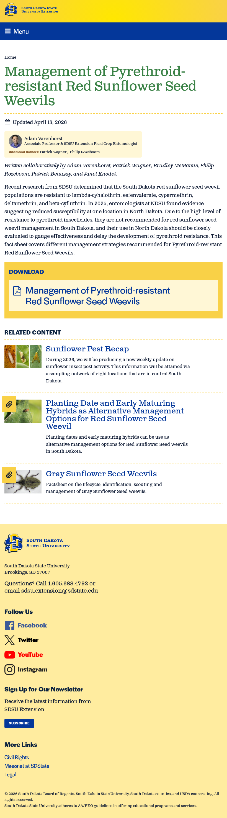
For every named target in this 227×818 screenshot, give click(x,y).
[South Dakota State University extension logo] (31, 10)
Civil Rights (16, 757)
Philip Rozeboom (85, 152)
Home (10, 57)
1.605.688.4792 (68, 584)
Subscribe (19, 723)
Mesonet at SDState (26, 765)
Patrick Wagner (53, 152)
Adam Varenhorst (43, 139)
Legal (10, 774)
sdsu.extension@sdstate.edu (59, 591)
